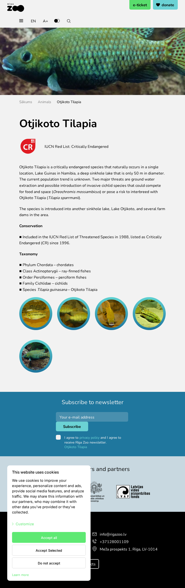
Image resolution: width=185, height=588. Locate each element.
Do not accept (49, 563)
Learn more (20, 575)
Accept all (49, 537)
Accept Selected (49, 550)
